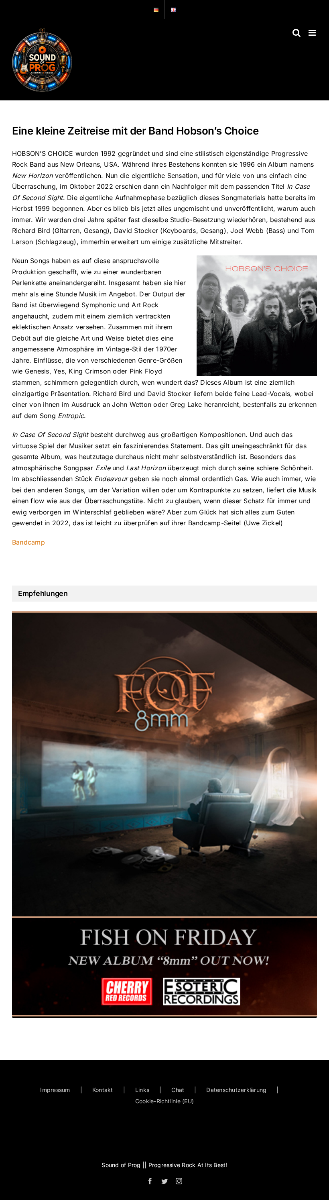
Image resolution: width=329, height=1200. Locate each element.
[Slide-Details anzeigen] (164, 814)
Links (142, 1089)
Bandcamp (28, 542)
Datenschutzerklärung (236, 1089)
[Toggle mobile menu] (313, 33)
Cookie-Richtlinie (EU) (164, 1101)
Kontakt (102, 1089)
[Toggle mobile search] (296, 33)
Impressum (55, 1089)
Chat (177, 1089)
